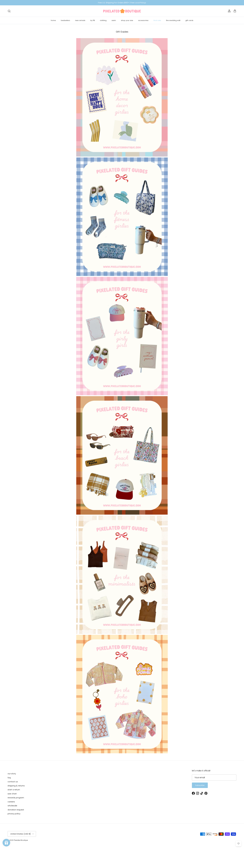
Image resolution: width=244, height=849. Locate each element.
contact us (13, 781)
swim (114, 20)
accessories (143, 20)
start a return (14, 789)
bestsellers (65, 20)
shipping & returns (16, 785)
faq (9, 777)
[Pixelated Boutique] (122, 11)
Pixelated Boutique (21, 840)
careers (11, 801)
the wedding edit (173, 20)
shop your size (127, 20)
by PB (92, 20)
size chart (12, 793)
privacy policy (14, 813)
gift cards (189, 20)
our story (12, 773)
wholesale (12, 805)
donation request (16, 809)
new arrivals (80, 20)
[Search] (9, 11)
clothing (103, 20)
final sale (157, 20)
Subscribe (199, 785)
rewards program (16, 797)
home (53, 20)
